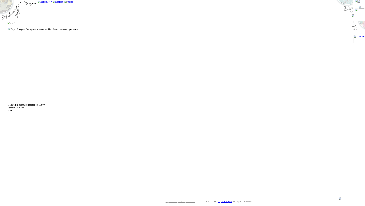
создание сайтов (171, 202)
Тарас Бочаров (225, 201)
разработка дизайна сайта (186, 202)
